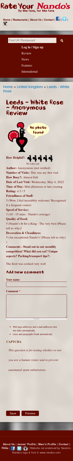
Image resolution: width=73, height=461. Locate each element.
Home (6, 20)
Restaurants (20, 20)
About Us (36, 20)
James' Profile (26, 444)
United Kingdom (30, 87)
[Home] (36, 8)
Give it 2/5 (34, 158)
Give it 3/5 (39, 158)
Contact (49, 20)
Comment (13, 291)
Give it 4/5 (44, 158)
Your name (13, 279)
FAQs (5, 448)
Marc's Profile (47, 444)
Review (26, 53)
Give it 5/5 (50, 158)
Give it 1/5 (29, 158)
